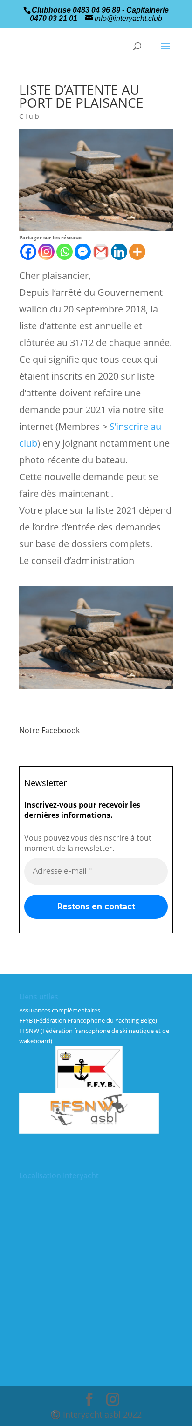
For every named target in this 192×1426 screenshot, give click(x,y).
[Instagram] (46, 252)
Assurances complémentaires (59, 1010)
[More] (137, 252)
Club (30, 116)
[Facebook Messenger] (83, 252)
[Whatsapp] (64, 252)
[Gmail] (101, 252)
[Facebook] (28, 252)
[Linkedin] (119, 252)
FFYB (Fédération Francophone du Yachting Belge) (88, 1020)
